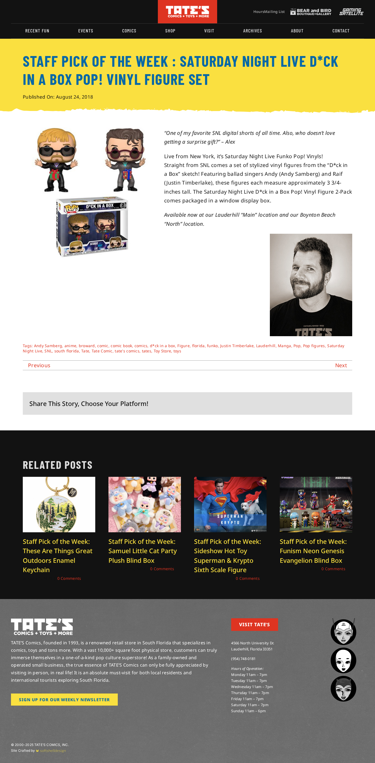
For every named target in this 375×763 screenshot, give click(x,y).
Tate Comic (102, 350)
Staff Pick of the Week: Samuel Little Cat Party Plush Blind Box (142, 551)
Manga (284, 345)
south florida (66, 350)
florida (198, 345)
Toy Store (162, 350)
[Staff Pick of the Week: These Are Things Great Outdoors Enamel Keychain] (59, 480)
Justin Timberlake (237, 345)
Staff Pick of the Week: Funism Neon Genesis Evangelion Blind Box (313, 551)
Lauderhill (266, 345)
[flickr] (39, 11)
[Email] (341, 403)
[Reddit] (305, 403)
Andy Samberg (48, 345)
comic (102, 345)
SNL (48, 350)
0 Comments (69, 578)
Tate (85, 350)
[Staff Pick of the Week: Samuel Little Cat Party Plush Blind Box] (144, 480)
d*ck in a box (162, 345)
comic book (121, 345)
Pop (297, 345)
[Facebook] (288, 403)
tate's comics (127, 350)
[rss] (48, 11)
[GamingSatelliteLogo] (350, 10)
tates (146, 350)
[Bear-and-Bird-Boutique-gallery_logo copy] (310, 10)
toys (177, 350)
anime (70, 345)
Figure (183, 345)
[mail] (56, 11)
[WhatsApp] (323, 403)
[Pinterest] (332, 403)
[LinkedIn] (314, 403)
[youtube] (30, 11)
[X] (297, 403)
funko (212, 345)
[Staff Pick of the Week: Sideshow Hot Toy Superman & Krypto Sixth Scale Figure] (230, 480)
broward (87, 345)
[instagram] (12, 11)
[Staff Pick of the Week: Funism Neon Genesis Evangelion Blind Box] (316, 480)
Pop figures (314, 345)
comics (141, 345)
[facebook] (21, 11)
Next (341, 365)
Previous (39, 365)
